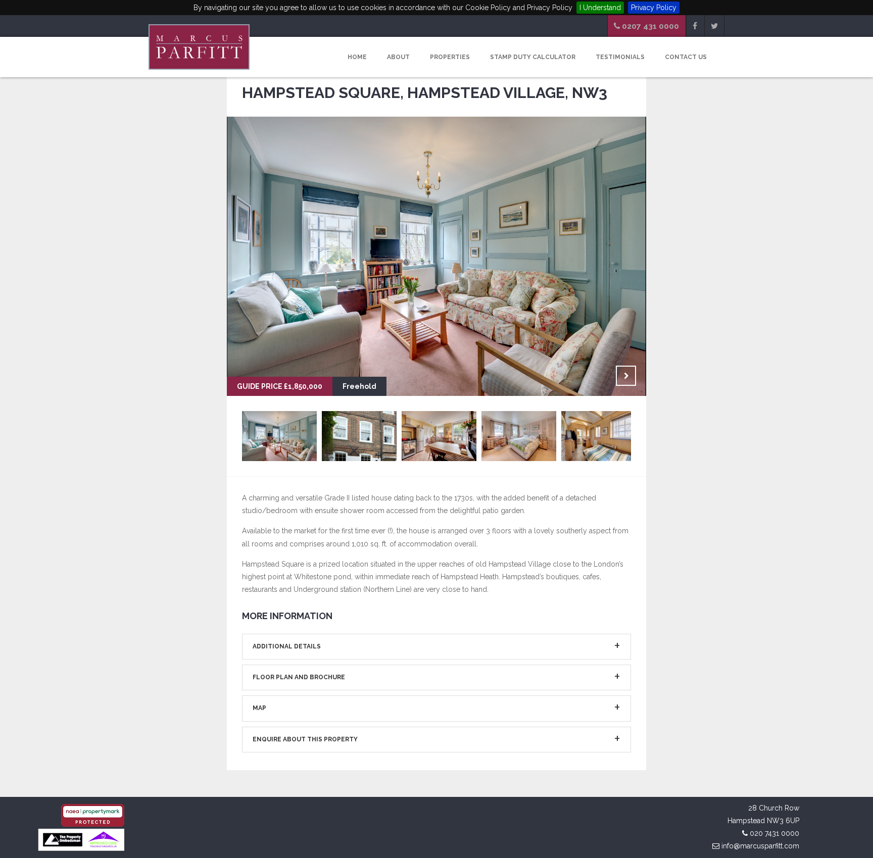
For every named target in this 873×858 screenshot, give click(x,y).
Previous (601, 376)
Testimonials (620, 57)
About (398, 57)
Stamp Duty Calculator (532, 57)
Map (259, 708)
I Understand (600, 8)
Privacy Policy (653, 8)
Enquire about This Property (305, 739)
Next (626, 376)
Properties (450, 57)
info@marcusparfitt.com (760, 846)
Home (357, 57)
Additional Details (287, 646)
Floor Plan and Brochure (299, 677)
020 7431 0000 (774, 833)
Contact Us (686, 57)
